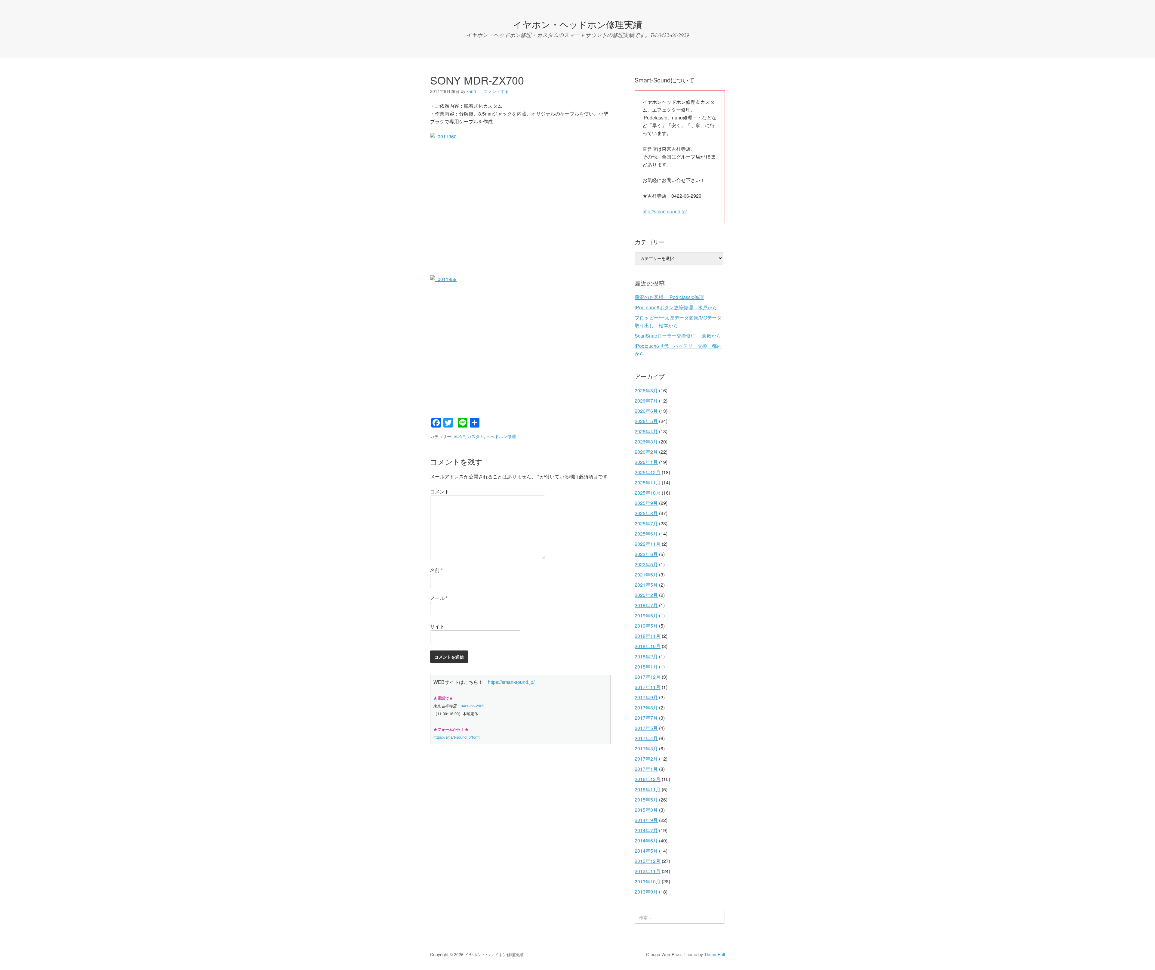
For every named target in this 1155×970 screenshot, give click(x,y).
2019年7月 (646, 605)
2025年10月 (648, 492)
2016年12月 (648, 779)
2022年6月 (646, 554)
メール (439, 598)
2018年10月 (648, 646)
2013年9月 (646, 891)
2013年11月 (648, 871)
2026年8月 (646, 390)
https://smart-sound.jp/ (511, 681)
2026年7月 (646, 400)
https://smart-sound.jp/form (456, 737)
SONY (459, 436)
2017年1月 (646, 768)
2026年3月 (646, 441)
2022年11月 (648, 543)
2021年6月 (646, 574)
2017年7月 (646, 717)
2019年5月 (646, 625)
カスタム (475, 436)
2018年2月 (646, 656)
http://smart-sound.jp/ (664, 211)
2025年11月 (648, 482)
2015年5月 (646, 799)
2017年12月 (648, 676)
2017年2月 (646, 758)
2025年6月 (646, 533)
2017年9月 (646, 697)
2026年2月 (646, 451)
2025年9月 (646, 502)
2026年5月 (646, 421)
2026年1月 (646, 462)
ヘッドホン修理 (501, 436)
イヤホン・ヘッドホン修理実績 (577, 24)
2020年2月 (646, 595)
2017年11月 (648, 687)
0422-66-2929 (472, 706)
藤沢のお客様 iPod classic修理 (669, 297)
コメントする (496, 91)
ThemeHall (714, 954)
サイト (437, 626)
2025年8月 (646, 513)
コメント (439, 491)
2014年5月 (646, 850)
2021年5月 (646, 584)
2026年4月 (646, 431)
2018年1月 (646, 666)
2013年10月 (648, 881)
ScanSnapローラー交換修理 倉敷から (678, 335)
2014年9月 (646, 820)
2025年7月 (646, 523)
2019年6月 (646, 615)
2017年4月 (646, 738)
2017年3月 (646, 748)
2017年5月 (646, 727)
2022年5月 (646, 564)
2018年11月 (648, 635)
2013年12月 (648, 860)
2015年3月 (646, 809)
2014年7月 (646, 830)
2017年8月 (646, 707)
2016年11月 (648, 789)
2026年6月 (646, 410)
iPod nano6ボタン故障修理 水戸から (676, 307)
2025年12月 (648, 472)
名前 (436, 570)
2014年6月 (646, 840)
